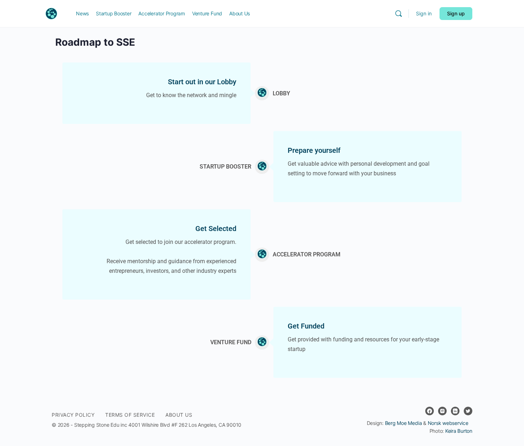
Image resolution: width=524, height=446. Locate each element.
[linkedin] (455, 411)
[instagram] (442, 411)
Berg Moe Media (403, 423)
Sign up (456, 13)
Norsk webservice (448, 423)
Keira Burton (458, 431)
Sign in (424, 13)
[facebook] (429, 411)
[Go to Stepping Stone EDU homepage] (55, 13)
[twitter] (468, 411)
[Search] (398, 13)
